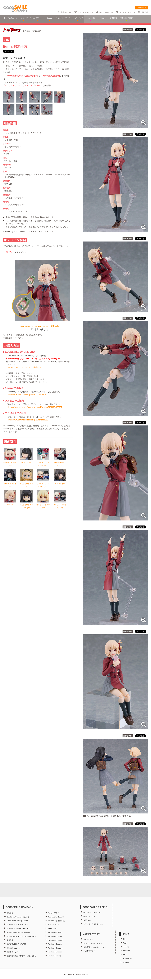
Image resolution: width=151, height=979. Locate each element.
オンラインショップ (85, 12)
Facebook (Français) (55, 940)
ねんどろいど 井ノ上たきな (26, 506)
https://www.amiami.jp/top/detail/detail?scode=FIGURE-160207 (35, 407)
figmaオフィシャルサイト (92, 943)
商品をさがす (66, 12)
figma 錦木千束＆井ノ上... (60, 464)
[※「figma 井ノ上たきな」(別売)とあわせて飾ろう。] (115, 812)
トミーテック (128, 958)
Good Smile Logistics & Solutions (18, 932)
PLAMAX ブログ (89, 951)
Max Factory (88, 939)
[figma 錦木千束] (115, 126)
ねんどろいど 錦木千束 (43, 506)
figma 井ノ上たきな (51, 76)
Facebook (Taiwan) (55, 944)
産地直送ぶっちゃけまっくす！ (94, 947)
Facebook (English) (55, 936)
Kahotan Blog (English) (56, 917)
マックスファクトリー (14, 147)
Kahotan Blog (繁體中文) (56, 921)
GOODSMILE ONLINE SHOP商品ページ (25, 367)
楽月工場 (10, 940)
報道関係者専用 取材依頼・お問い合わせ (21, 956)
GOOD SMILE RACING (92, 912)
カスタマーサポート (127, 12)
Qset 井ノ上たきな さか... (26, 464)
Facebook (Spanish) (55, 952)
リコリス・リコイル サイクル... (43, 464)
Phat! (125, 943)
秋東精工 (126, 962)
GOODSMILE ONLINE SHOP (17, 924)
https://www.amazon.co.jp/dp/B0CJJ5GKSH (27, 395)
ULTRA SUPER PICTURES (16, 944)
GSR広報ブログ (89, 916)
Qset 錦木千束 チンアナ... (10, 464)
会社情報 (10, 913)
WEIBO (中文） (53, 928)
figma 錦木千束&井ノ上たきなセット (23, 76)
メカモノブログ (53, 924)
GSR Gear (87, 920)
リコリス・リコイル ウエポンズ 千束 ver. (22, 85)
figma (6, 154)
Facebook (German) (55, 948)
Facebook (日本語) (54, 932)
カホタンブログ (53, 913)
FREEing (126, 947)
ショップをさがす (106, 12)
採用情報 (144, 12)
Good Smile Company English (17, 921)
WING (125, 955)
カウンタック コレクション (93, 924)
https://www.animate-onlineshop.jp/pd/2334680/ (28, 420)
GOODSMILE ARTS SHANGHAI (18, 928)
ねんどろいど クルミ (26, 485)
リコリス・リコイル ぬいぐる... (43, 485)
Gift (124, 939)
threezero (126, 951)
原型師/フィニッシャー (15, 948)
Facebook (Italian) (54, 956)
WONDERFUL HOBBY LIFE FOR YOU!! (21, 936)
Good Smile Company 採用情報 (18, 917)
